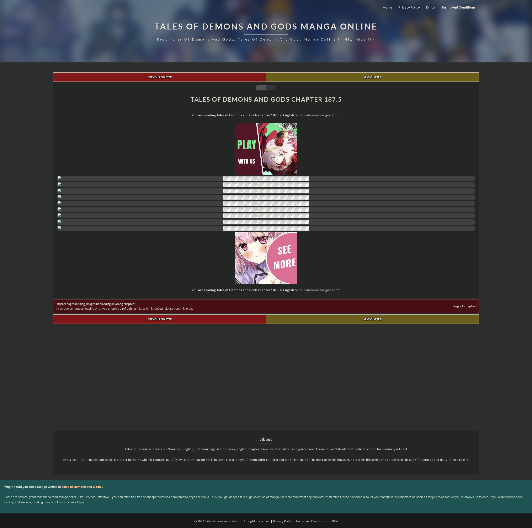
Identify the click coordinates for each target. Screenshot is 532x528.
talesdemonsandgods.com (319, 115)
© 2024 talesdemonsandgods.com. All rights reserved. (232, 521)
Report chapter (464, 306)
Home (387, 7)
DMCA (334, 521)
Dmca (430, 7)
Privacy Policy (409, 7)
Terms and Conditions (458, 7)
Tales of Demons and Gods (81, 486)
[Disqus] (266, 376)
